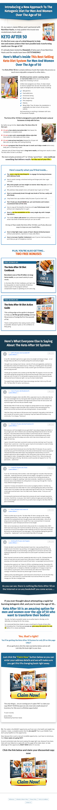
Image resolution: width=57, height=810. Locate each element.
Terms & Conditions (43, 799)
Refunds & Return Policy (22, 799)
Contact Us (28, 802)
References (11, 799)
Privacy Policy (33, 799)
